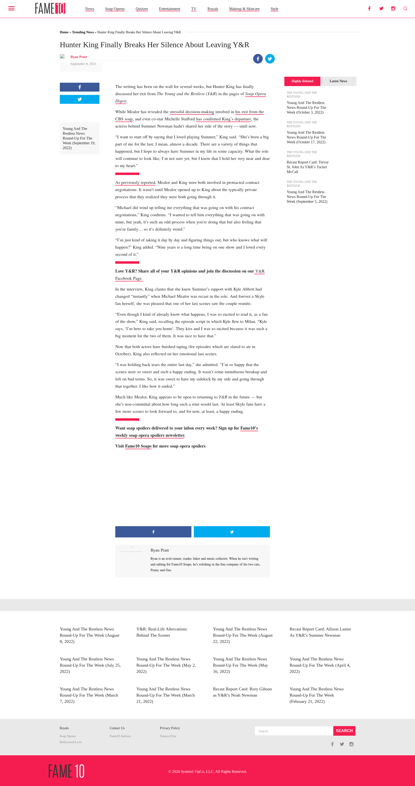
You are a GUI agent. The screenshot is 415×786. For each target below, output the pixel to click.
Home (64, 32)
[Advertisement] (192, 487)
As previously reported (135, 182)
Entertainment (169, 9)
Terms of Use (168, 736)
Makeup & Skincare (244, 9)
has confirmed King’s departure (223, 119)
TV (193, 9)
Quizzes (142, 9)
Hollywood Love (71, 742)
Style (274, 9)
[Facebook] (257, 58)
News (89, 9)
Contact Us (117, 728)
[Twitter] (270, 58)
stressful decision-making (192, 111)
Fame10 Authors (120, 736)
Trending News (83, 32)
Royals (213, 9)
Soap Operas (115, 9)
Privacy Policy (170, 728)
